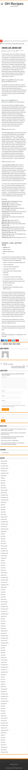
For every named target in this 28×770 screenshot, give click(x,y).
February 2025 (4, 461)
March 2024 (3, 487)
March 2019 (3, 628)
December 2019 (4, 606)
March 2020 (3, 599)
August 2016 (3, 703)
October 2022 (4, 526)
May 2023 (3, 509)
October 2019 (4, 611)
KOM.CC (16, 764)
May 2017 (3, 681)
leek (10, 343)
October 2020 (4, 582)
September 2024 (4, 473)
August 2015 (3, 732)
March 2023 (3, 514)
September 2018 (4, 643)
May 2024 (3, 482)
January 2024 (4, 492)
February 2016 (4, 718)
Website (3, 400)
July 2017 (3, 677)
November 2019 (4, 609)
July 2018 (3, 647)
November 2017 (4, 667)
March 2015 (3, 744)
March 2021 (3, 570)
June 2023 (3, 507)
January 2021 (4, 575)
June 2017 (3, 679)
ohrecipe (4, 50)
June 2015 (3, 737)
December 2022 (4, 521)
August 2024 (3, 475)
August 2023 (3, 502)
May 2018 (3, 652)
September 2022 (4, 529)
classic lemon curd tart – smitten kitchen (10, 440)
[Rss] (14, 766)
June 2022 (3, 536)
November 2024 (4, 468)
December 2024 (4, 466)
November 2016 (4, 696)
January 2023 (4, 519)
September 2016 (4, 701)
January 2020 (4, 604)
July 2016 (3, 706)
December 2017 (4, 664)
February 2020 (4, 601)
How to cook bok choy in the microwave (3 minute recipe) (18, 366)
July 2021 (3, 560)
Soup (18, 343)
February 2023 (4, 516)
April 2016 (3, 713)
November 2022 (4, 524)
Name (3, 390)
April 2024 (3, 485)
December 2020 (4, 577)
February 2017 (4, 689)
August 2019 (3, 616)
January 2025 (4, 463)
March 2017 (3, 686)
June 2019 (3, 621)
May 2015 (3, 740)
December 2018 (4, 635)
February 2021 (4, 572)
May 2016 (3, 710)
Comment (4, 377)
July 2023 (3, 504)
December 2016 (4, 694)
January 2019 (4, 633)
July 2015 (3, 735)
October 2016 (4, 698)
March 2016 (3, 715)
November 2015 (4, 725)
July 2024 (3, 478)
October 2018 (4, 640)
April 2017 (3, 684)
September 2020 (4, 584)
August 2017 (3, 674)
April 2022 (3, 541)
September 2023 (4, 499)
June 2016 (3, 708)
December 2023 (4, 495)
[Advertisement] (14, 22)
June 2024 (3, 480)
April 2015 (3, 742)
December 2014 (4, 752)
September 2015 (4, 730)
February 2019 (4, 630)
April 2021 (3, 567)
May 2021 (3, 565)
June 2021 (3, 563)
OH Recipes (14, 4)
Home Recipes (8, 43)
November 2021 (4, 553)
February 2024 (4, 490)
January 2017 (4, 691)
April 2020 (3, 596)
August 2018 (3, 645)
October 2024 (4, 470)
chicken (5, 343)
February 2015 (4, 747)
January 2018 (4, 662)
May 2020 (3, 594)
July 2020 (3, 589)
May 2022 (3, 538)
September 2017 (4, 672)
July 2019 (3, 618)
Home (2, 43)
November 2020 (4, 580)
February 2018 (4, 660)
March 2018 (3, 657)
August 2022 (3, 531)
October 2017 (4, 669)
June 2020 (3, 592)
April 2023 (3, 512)
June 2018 (3, 650)
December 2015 (4, 723)
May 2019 (3, 623)
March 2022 (3, 543)
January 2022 (4, 548)
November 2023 (4, 497)
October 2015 (4, 727)
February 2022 (4, 546)
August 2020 (3, 587)
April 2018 (3, 655)
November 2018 (4, 638)
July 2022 (3, 533)
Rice (14, 343)
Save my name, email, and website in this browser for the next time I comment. (13, 406)
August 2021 (3, 558)
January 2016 (4, 720)
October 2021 (4, 555)
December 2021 (4, 550)
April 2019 (3, 626)
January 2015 (4, 749)
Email (3, 395)
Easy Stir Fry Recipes (8, 363)
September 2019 (4, 613)
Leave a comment (6, 51)
